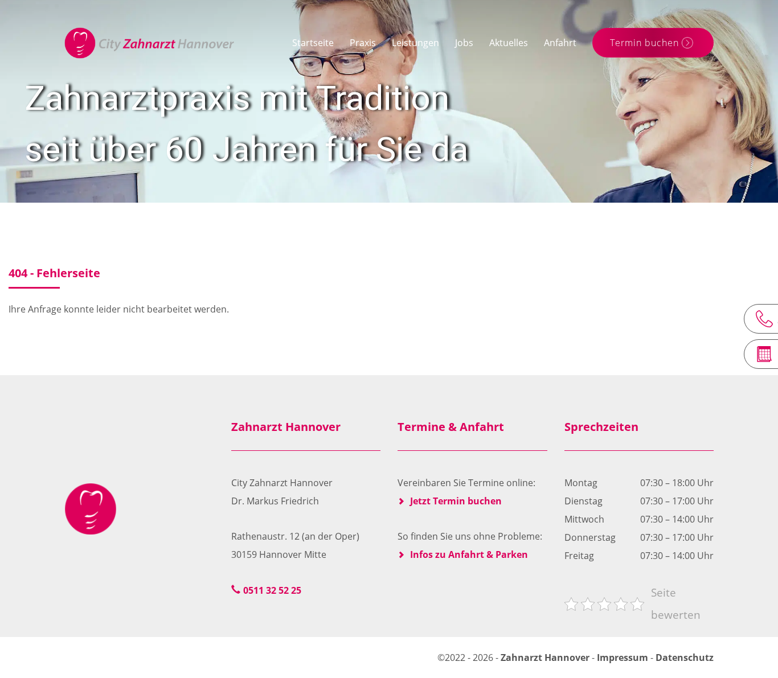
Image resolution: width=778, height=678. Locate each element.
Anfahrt (560, 42)
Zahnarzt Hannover (546, 657)
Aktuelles (508, 42)
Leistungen (415, 42)
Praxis (363, 42)
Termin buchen (644, 42)
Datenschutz (685, 657)
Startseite (313, 42)
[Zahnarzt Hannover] (149, 42)
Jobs (464, 42)
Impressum (622, 657)
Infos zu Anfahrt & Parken (469, 554)
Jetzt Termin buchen (456, 501)
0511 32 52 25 (272, 590)
